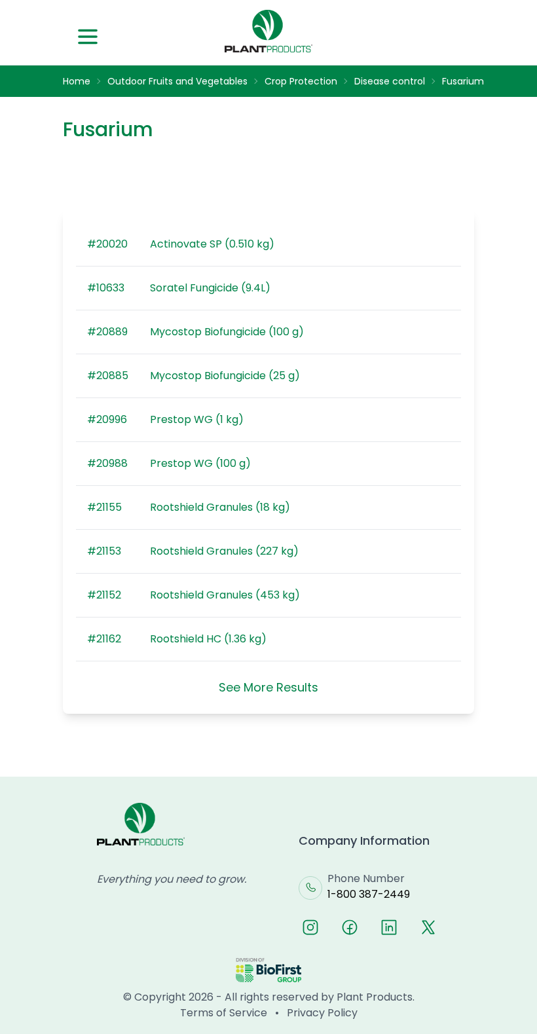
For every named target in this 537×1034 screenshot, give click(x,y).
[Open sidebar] (87, 36)
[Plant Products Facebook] (350, 927)
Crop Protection (301, 81)
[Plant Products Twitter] (428, 927)
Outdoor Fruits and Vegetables (177, 81)
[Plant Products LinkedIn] (389, 927)
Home (76, 81)
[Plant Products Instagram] (310, 927)
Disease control (389, 81)
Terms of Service (223, 1012)
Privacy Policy (322, 1012)
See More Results (268, 687)
